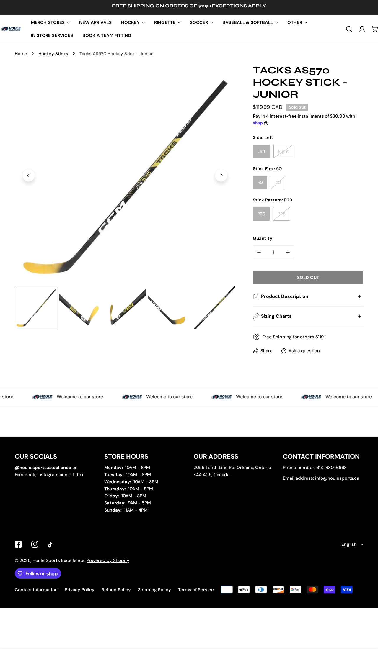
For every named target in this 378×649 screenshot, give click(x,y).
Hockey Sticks (53, 54)
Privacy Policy (79, 590)
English (349, 544)
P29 (261, 214)
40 (278, 183)
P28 (282, 214)
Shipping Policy (154, 590)
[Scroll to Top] (367, 618)
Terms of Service (196, 590)
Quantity (262, 238)
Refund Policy (116, 590)
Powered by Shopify (108, 560)
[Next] (221, 175)
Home (21, 54)
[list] (125, 174)
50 (260, 183)
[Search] (349, 28)
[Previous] (28, 175)
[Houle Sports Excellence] (11, 28)
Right (283, 151)
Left (261, 151)
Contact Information (36, 590)
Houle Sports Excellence (58, 560)
